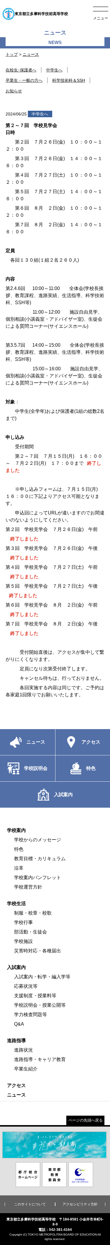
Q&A (19, 1023)
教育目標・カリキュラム (40, 858)
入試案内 (16, 967)
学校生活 (16, 903)
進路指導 (16, 1040)
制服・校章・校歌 (33, 912)
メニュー (100, 18)
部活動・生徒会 (30, 931)
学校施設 (23, 941)
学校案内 (16, 830)
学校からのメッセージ (37, 839)
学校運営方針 (28, 886)
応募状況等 (26, 986)
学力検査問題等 (30, 1014)
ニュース (31, 54)
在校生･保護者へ (21, 70)
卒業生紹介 (26, 1068)
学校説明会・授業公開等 (40, 1005)
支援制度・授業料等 (35, 995)
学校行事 (23, 922)
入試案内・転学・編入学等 (42, 976)
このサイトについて (30, 1204)
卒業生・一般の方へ (24, 80)
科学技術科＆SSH (68, 80)
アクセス (16, 1085)
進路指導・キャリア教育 (40, 1059)
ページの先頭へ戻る (85, 1120)
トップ (12, 54)
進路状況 (23, 1049)
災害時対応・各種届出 (37, 950)
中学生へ (54, 70)
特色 (18, 849)
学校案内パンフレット (37, 877)
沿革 (18, 868)
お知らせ (14, 91)
